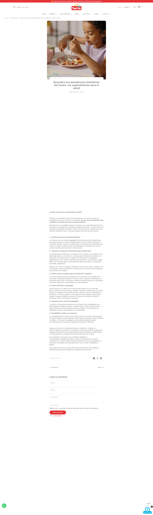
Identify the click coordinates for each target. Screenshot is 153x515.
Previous (54, 367)
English (126, 7)
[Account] (134, 7)
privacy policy (57, 415)
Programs (52, 14)
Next (100, 367)
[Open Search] (14, 7)
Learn (96, 14)
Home (44, 14)
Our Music (86, 14)
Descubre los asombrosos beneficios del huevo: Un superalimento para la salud (40, 18)
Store (77, 14)
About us (106, 14)
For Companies (65, 14)
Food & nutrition (14, 18)
